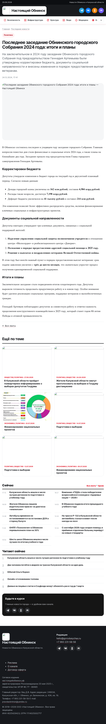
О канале (13, 666)
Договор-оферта (17, 669)
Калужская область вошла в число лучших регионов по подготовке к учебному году (27, 495)
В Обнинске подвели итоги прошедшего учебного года (82, 505)
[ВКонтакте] (88, 10)
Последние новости (20, 29)
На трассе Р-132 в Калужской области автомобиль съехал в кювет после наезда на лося (81, 518)
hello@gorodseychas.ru (68, 638)
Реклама (12, 662)
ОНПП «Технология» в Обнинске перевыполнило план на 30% (26, 529)
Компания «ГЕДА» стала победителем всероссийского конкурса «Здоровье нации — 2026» (81, 495)
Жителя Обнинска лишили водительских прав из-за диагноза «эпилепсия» (27, 507)
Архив (101, 486)
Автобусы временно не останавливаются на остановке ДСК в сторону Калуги (29, 518)
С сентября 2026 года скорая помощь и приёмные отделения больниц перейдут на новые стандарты (83, 530)
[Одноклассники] (94, 10)
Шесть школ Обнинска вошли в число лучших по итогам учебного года (28, 540)
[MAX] (101, 10)
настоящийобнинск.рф (13, 680)
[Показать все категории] (101, 20)
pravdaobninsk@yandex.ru (14, 702)
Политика (8, 35)
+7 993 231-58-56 (66, 642)
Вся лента (91, 486)
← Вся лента (9, 325)
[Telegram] (81, 10)
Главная (6, 29)
